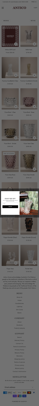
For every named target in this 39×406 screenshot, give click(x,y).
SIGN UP (10, 206)
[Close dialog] (37, 192)
